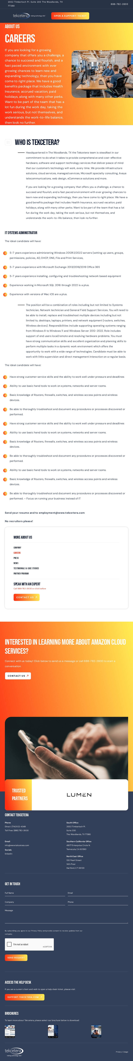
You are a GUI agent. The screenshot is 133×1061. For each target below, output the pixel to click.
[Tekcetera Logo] (29, 14)
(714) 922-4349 (19, 826)
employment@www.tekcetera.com (62, 512)
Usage (125, 1052)
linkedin (8, 853)
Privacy (119, 1052)
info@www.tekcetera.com (17, 845)
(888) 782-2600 (21, 830)
